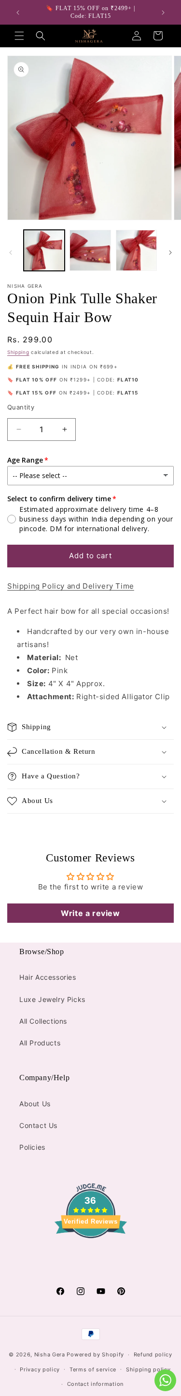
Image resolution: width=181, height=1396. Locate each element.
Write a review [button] (90, 913)
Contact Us (38, 1125)
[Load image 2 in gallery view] (90, 250)
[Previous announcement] (17, 12)
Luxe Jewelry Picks (52, 999)
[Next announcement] (163, 12)
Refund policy (153, 1354)
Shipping (18, 352)
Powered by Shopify (95, 1354)
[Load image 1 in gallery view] (44, 250)
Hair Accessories (47, 977)
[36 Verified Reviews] (91, 1255)
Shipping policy (148, 1369)
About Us (35, 1104)
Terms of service (93, 1369)
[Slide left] (10, 252)
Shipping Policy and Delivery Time (70, 586)
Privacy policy (40, 1369)
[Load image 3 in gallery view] (136, 250)
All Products (39, 1043)
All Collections (43, 1021)
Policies (32, 1147)
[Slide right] (170, 252)
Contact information (95, 1384)
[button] (19, 35)
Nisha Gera (49, 1354)
